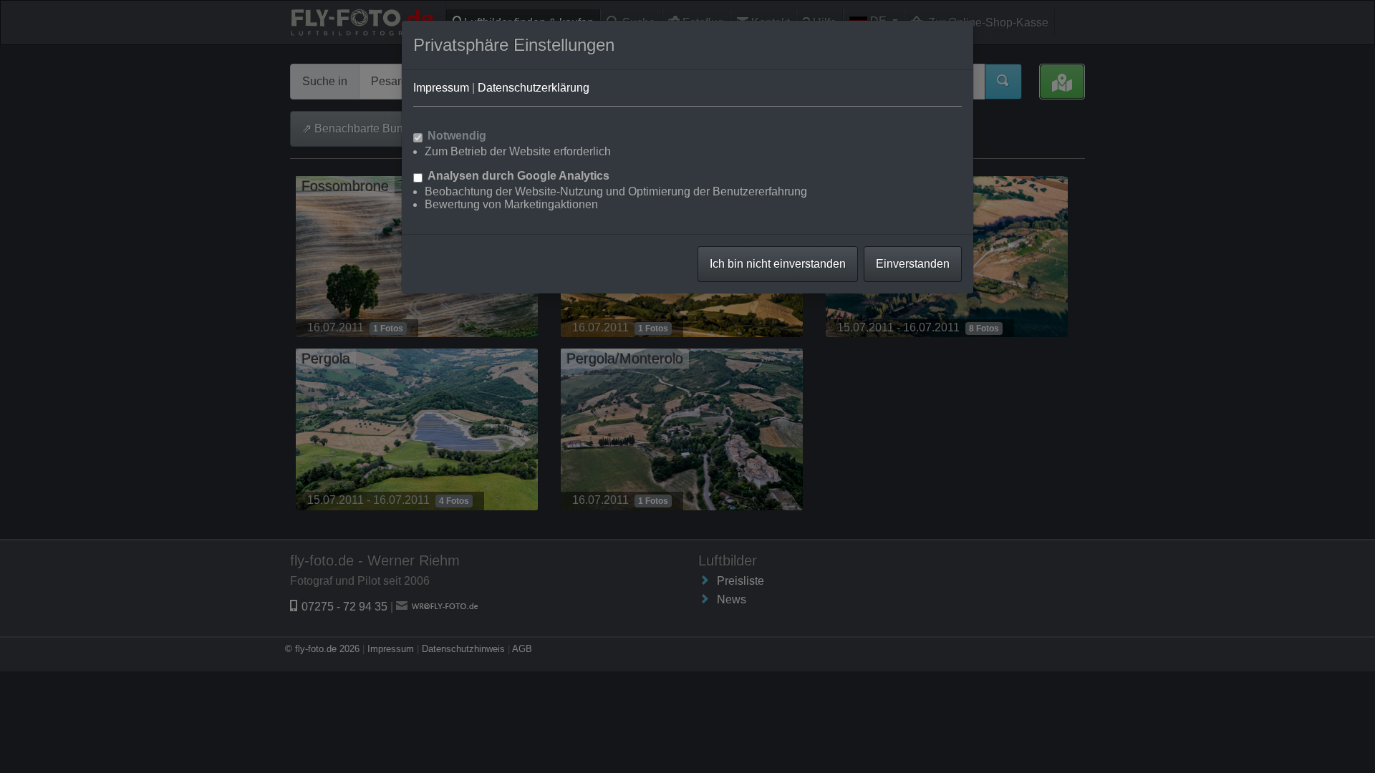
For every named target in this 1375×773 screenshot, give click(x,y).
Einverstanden (913, 264)
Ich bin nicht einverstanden (778, 264)
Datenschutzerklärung (533, 88)
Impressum (441, 88)
